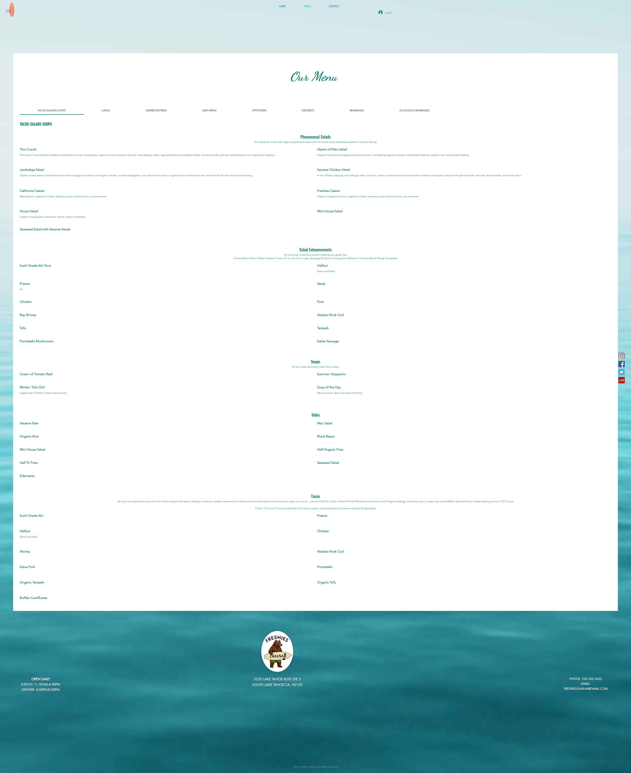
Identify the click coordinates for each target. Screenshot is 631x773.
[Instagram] (621, 356)
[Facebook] (621, 364)
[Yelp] (621, 380)
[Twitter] (621, 372)
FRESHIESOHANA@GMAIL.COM (586, 688)
